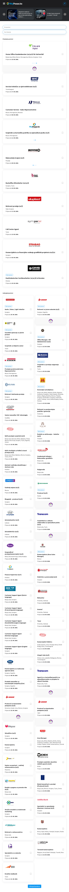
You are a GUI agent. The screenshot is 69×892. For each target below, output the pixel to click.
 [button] (4, 14)
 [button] (65, 14)
